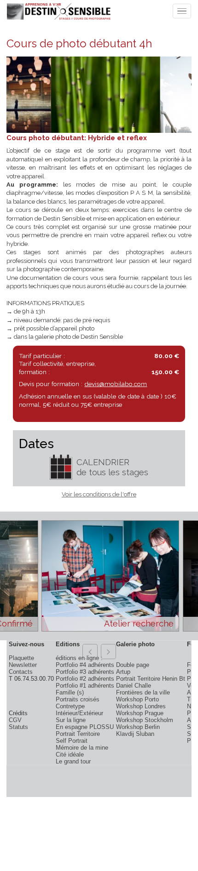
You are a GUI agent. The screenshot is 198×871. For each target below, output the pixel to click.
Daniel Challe (133, 685)
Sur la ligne (71, 720)
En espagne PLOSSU (85, 726)
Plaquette (21, 658)
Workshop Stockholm (144, 720)
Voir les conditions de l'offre (99, 494)
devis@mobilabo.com (115, 383)
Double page (132, 664)
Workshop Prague (139, 713)
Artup (123, 671)
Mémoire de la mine (82, 747)
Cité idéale (70, 754)
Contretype (70, 706)
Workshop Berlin (138, 726)
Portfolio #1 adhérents (85, 685)
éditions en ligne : (79, 658)
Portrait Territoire (78, 733)
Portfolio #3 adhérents (85, 671)
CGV (15, 720)
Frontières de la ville (143, 692)
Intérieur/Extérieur (79, 713)
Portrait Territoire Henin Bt (150, 678)
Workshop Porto (137, 699)
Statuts (18, 726)
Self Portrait (71, 740)
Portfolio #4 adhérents (85, 664)
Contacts (21, 671)
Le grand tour (73, 761)
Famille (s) (70, 692)
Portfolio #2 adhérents (85, 678)
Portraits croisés (77, 699)
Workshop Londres (141, 706)
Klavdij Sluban (135, 733)
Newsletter (23, 664)
